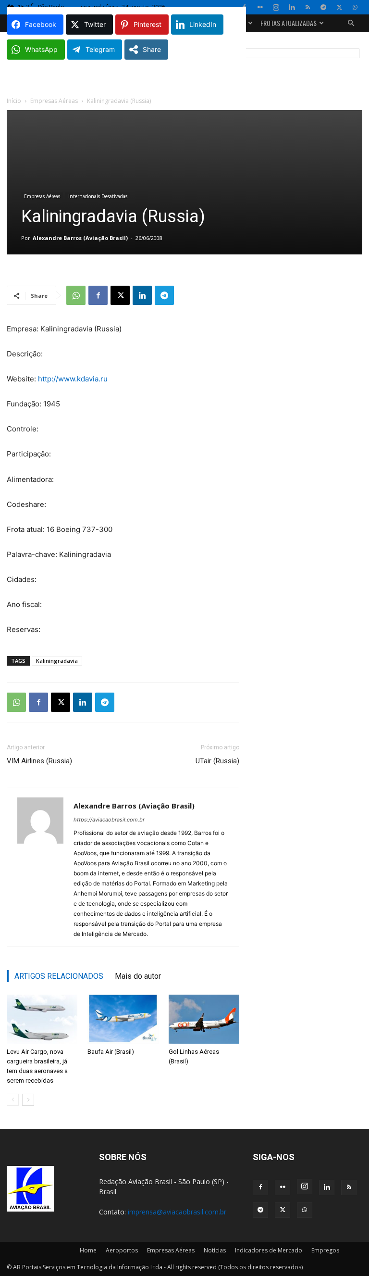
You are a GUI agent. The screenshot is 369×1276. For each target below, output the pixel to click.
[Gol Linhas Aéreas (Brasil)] (204, 1019)
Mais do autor (138, 976)
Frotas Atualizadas (288, 23)
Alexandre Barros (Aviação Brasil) (80, 237)
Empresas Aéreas (54, 101)
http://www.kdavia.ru (73, 378)
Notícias (215, 1250)
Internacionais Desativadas (97, 196)
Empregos (325, 1250)
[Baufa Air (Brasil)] (122, 1019)
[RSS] (307, 7)
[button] (350, 23)
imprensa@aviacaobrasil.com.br (177, 1211)
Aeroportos (122, 1250)
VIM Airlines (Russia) (39, 761)
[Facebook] (98, 295)
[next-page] (28, 1100)
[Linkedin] (291, 7)
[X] (339, 7)
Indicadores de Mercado (268, 1250)
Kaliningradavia (57, 660)
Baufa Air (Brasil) (110, 1051)
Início (14, 101)
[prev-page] (13, 1100)
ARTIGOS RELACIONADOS (58, 976)
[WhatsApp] (355, 7)
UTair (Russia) (217, 761)
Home (88, 1250)
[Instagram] (276, 7)
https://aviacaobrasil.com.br (109, 819)
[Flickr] (260, 7)
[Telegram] (323, 7)
